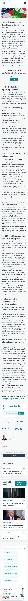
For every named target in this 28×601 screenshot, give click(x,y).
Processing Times (7, 580)
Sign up (21, 413)
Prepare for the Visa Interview (10, 566)
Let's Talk (14, 80)
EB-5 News (6, 548)
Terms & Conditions (7, 593)
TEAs (5, 577)
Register (14, 455)
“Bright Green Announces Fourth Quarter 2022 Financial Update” (13, 398)
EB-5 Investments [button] (7, 555)
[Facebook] (19, 548)
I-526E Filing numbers (8, 570)
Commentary (5, 422)
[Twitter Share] (18, 429)
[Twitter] (22, 548)
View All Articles (19, 483)
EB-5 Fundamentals (8, 559)
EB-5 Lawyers (7, 552)
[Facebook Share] (16, 429)
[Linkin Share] (21, 429)
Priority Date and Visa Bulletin (10, 573)
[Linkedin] (24, 548)
